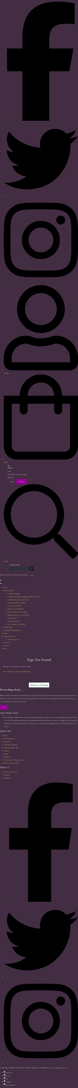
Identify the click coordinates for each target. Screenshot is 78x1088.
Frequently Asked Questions (12, 630)
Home (6, 587)
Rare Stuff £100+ (12, 618)
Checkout (21, 482)
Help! (5, 633)
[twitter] (41, 977)
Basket (12, 482)
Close (4, 707)
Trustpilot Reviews (13, 639)
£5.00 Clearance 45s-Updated (16, 624)
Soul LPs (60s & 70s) (14, 621)
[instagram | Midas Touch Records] (41, 282)
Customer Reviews (9, 636)
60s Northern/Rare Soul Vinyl (17, 603)
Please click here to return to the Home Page (16, 671)
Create (65, 1068)
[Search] (31, 569)
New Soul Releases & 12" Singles (17, 612)
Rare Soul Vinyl (8, 590)
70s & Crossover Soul (14, 606)
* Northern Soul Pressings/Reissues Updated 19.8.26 (23, 597)
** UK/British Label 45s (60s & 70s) (18, 600)
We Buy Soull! (8, 627)
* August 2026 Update (14, 593)
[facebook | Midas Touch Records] (41, 120)
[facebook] (41, 901)
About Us (7, 642)
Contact (6, 645)
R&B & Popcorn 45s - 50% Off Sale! (18, 615)
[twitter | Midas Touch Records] (41, 196)
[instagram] (41, 1063)
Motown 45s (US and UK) (15, 609)
